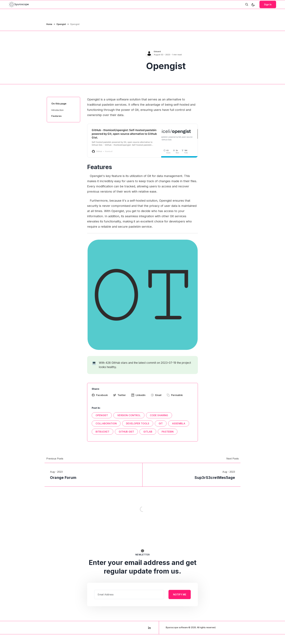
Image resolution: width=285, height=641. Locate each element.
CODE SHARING (159, 415)
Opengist (61, 24)
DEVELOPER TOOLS (137, 423)
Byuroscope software (177, 627)
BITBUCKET (102, 431)
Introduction (57, 110)
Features (56, 116)
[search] (246, 4)
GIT (161, 423)
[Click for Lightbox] (142, 294)
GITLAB (147, 431)
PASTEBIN (168, 431)
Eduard (157, 51)
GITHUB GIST (126, 431)
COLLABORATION (106, 423)
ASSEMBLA (178, 423)
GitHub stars (119, 362)
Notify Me (179, 594)
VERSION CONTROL (128, 415)
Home (49, 24)
